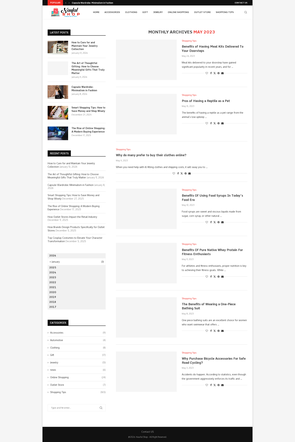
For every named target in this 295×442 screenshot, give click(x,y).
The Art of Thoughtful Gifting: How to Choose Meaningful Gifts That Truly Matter (88, 68)
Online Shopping (178, 12)
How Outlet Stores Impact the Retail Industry (72, 216)
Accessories (112, 12)
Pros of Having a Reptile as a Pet (206, 100)
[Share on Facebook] (211, 73)
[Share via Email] (222, 73)
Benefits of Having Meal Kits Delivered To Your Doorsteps (212, 48)
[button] (65, 2)
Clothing (131, 12)
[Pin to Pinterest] (218, 73)
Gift (145, 12)
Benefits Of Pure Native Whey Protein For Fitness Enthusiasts (212, 251)
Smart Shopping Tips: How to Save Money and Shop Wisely (88, 109)
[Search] (245, 12)
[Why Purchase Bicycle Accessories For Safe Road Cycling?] (146, 371)
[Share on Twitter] (214, 73)
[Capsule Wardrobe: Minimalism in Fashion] (58, 92)
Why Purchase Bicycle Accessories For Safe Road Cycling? (214, 360)
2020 (52, 292)
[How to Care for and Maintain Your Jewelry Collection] (58, 47)
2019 (52, 297)
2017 (52, 307)
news (78, 369)
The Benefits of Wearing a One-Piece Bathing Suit (209, 306)
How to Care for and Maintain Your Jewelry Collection (85, 46)
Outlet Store (202, 12)
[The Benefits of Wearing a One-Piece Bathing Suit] (146, 317)
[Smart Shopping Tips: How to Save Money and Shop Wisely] (58, 113)
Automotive (78, 340)
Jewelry (158, 12)
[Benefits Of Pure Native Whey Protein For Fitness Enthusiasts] (146, 263)
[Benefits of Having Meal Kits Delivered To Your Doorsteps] (146, 60)
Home (96, 12)
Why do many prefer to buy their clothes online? (151, 155)
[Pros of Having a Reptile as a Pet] (146, 114)
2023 (52, 277)
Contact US (241, 2)
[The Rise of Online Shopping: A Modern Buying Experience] (58, 133)
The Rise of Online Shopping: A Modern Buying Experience (88, 130)
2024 (52, 272)
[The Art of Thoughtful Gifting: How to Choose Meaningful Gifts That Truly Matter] (58, 68)
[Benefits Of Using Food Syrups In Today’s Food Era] (146, 209)
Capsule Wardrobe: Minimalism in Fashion (92, 2)
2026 (52, 255)
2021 (52, 287)
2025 (52, 267)
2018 (52, 302)
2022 (52, 282)
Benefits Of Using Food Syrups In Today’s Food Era (212, 197)
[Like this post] (207, 73)
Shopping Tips (225, 12)
